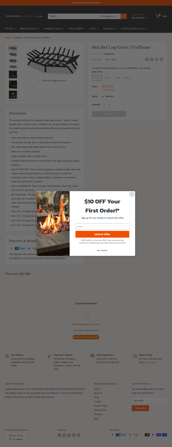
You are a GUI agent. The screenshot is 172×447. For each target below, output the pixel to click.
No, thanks (102, 250)
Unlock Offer (102, 234)
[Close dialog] (132, 194)
